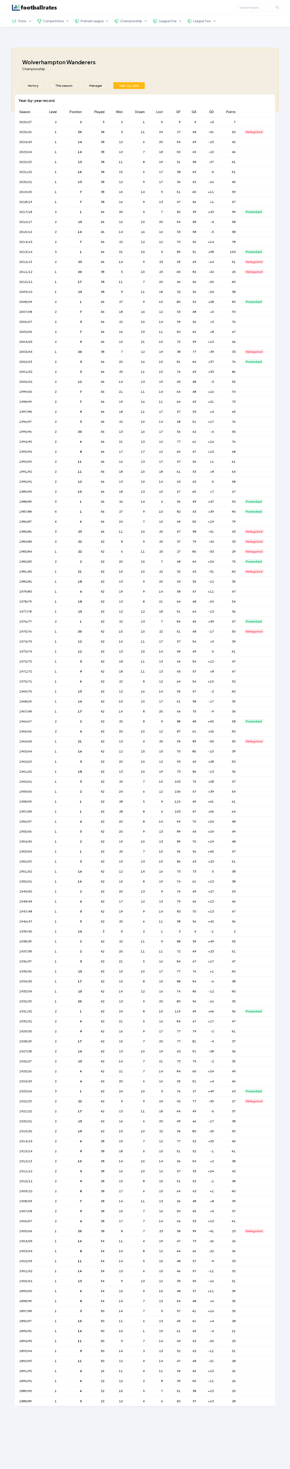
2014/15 (25, 242)
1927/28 (25, 1051)
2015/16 (25, 232)
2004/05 (25, 342)
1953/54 (25, 851)
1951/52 (25, 871)
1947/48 (25, 911)
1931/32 (25, 1011)
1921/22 (25, 1111)
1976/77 (25, 621)
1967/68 (25, 711)
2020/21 (25, 182)
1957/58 (25, 811)
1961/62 (25, 771)
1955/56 (25, 831)
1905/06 (25, 1231)
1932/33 (25, 1001)
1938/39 (25, 941)
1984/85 (25, 541)
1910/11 (26, 1181)
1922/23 (25, 1101)
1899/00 (25, 1291)
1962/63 (25, 761)
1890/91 (25, 1381)
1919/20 (25, 1131)
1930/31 (25, 1021)
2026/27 (25, 122)
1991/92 (25, 471)
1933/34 (25, 991)
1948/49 (25, 901)
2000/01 (26, 381)
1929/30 (25, 1031)
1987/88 (25, 511)
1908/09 (25, 1201)
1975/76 (25, 631)
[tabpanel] (145, 753)
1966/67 (25, 721)
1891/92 (25, 1371)
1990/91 (25, 481)
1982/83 (25, 561)
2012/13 (25, 262)
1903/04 (25, 1251)
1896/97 (25, 1321)
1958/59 (25, 801)
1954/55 (25, 841)
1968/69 (25, 701)
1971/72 (25, 671)
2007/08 (25, 312)
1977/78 (25, 611)
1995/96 (25, 431)
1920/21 (25, 1121)
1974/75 (25, 641)
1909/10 (25, 1191)
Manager (95, 85)
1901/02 (25, 1271)
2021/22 (25, 172)
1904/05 (25, 1241)
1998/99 (25, 401)
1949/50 (25, 891)
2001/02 (25, 371)
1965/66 (25, 731)
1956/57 (25, 821)
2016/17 (25, 222)
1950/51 (25, 881)
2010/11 (26, 282)
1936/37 (25, 961)
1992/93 (25, 461)
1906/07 (25, 1221)
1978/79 (25, 601)
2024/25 (25, 142)
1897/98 (25, 1311)
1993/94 (25, 451)
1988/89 (25, 501)
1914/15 (25, 1141)
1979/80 (25, 591)
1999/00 (25, 391)
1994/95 (25, 441)
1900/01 (26, 1281)
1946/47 (25, 921)
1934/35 (25, 981)
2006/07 (25, 322)
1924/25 (25, 1081)
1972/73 (25, 661)
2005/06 (25, 332)
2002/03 (25, 362)
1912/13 (25, 1161)
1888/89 (25, 1401)
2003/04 (25, 352)
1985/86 (25, 531)
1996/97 (25, 421)
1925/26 (25, 1071)
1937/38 (25, 951)
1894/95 (25, 1341)
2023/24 (25, 152)
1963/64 (25, 751)
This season (63, 85)
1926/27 (25, 1061)
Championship (33, 69)
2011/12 (25, 272)
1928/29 (25, 1041)
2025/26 (25, 132)
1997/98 (25, 411)
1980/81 (25, 581)
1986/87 (25, 521)
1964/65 (25, 741)
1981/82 (25, 571)
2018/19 (25, 202)
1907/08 (25, 1211)
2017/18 (25, 212)
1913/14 (25, 1151)
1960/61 (25, 781)
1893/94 (25, 1351)
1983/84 (25, 551)
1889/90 (25, 1391)
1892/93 (25, 1361)
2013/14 (25, 252)
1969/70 (25, 691)
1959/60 (25, 791)
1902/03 (25, 1261)
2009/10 (25, 292)
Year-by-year (129, 85)
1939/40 (25, 931)
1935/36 (25, 971)
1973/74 (25, 651)
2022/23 (25, 162)
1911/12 (25, 1171)
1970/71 (25, 681)
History (33, 85)
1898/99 (25, 1301)
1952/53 (25, 861)
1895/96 (25, 1331)
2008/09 (25, 302)
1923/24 (25, 1091)
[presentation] (33, 85)
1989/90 (25, 491)
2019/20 (25, 192)
